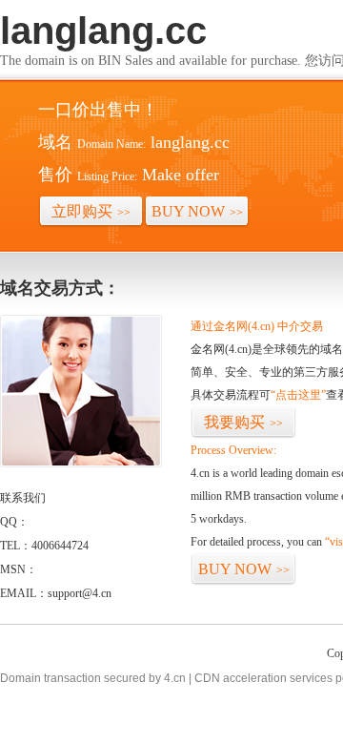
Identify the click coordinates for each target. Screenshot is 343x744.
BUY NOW (197, 211)
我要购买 (243, 422)
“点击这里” (298, 395)
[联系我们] (81, 463)
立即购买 (91, 211)
